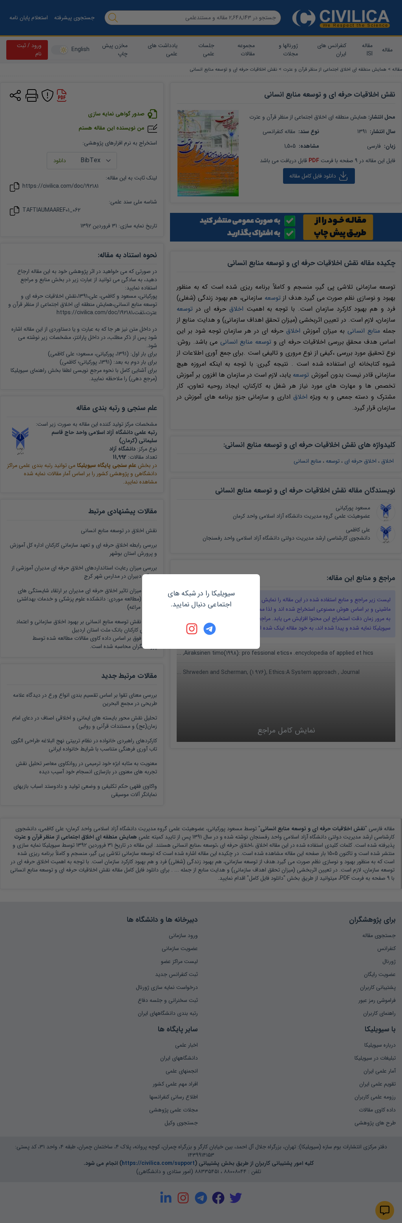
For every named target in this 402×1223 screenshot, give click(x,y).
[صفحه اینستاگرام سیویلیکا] (192, 628)
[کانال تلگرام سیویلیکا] (209, 628)
